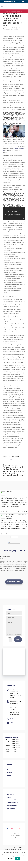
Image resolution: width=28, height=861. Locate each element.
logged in (12, 459)
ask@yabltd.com (10, 1)
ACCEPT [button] (17, 858)
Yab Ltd (6, 28)
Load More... (14, 537)
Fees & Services (11, 808)
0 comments (14, 29)
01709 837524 (20, 1)
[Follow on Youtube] (19, 828)
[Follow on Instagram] (12, 828)
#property (25, 526)
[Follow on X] (15, 828)
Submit (18, 639)
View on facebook (22, 511)
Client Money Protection (14, 812)
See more (16, 506)
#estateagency (16, 528)
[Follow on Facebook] (7, 828)
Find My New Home (13, 582)
